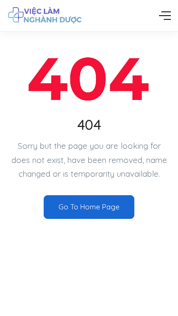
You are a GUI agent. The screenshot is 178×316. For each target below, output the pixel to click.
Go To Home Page (89, 206)
